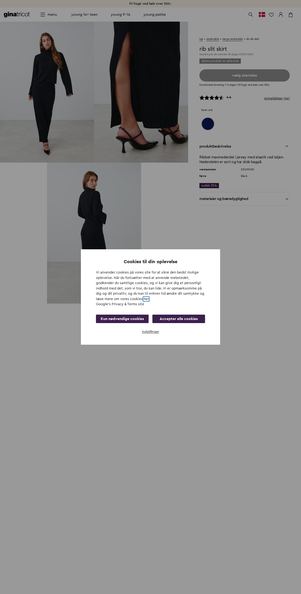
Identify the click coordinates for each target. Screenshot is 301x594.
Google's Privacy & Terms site (120, 304)
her (146, 299)
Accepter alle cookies (179, 319)
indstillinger (150, 331)
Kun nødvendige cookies (122, 319)
